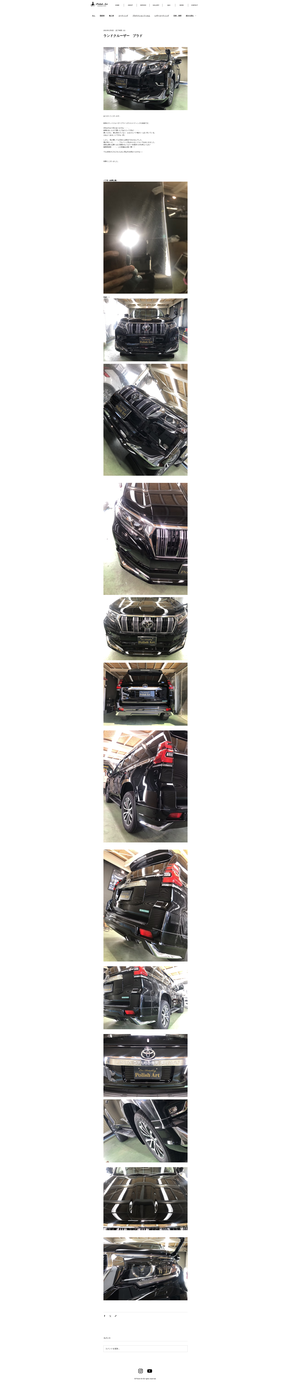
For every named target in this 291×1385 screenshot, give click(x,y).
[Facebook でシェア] (104, 1316)
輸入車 (111, 16)
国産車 (102, 16)
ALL (93, 16)
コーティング (123, 16)
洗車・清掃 (177, 16)
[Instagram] (141, 1371)
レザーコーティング (162, 16)
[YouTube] (150, 1371)
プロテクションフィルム (141, 16)
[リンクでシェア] (116, 1316)
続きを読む (190, 16)
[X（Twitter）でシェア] (110, 1316)
